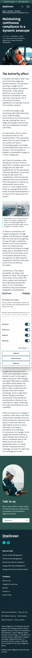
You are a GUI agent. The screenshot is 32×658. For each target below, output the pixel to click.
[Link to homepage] (7, 6)
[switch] (26, 329)
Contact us (6, 591)
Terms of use (22, 612)
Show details (22, 348)
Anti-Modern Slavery (8, 616)
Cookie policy (22, 616)
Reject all (16, 363)
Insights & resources (9, 584)
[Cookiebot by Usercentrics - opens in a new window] (22, 293)
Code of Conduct (7, 620)
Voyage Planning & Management (13, 566)
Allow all (16, 353)
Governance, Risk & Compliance (13, 562)
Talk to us (7, 520)
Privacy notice (19, 620)
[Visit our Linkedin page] (3, 542)
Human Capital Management (12, 555)
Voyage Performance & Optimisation (15, 569)
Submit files (6, 595)
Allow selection (16, 358)
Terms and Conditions (9, 612)
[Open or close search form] (22, 6)
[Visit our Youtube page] (8, 542)
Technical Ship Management (12, 559)
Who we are (6, 581)
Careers (5, 588)
